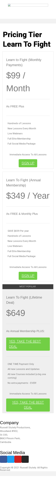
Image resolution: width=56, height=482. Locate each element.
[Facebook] (3, 459)
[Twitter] (10, 459)
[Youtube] (18, 459)
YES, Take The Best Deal (25, 344)
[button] (28, 21)
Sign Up (28, 163)
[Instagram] (25, 459)
